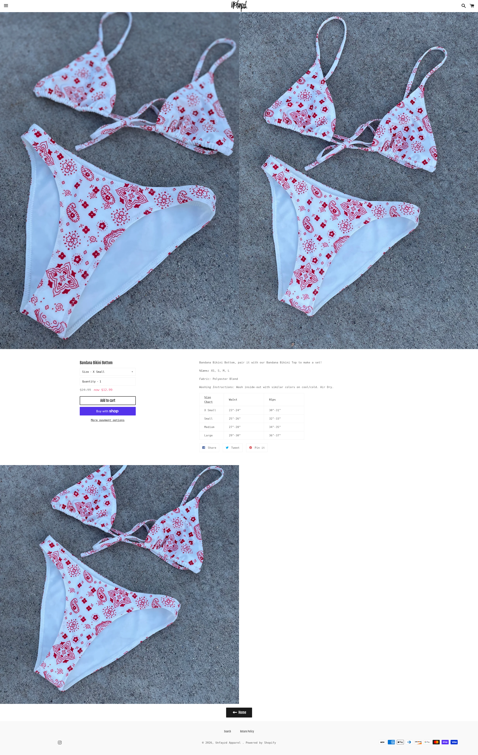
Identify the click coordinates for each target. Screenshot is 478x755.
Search (227, 731)
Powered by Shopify (261, 742)
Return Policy (247, 731)
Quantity (89, 381)
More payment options (108, 420)
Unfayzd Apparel (228, 742)
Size (85, 371)
